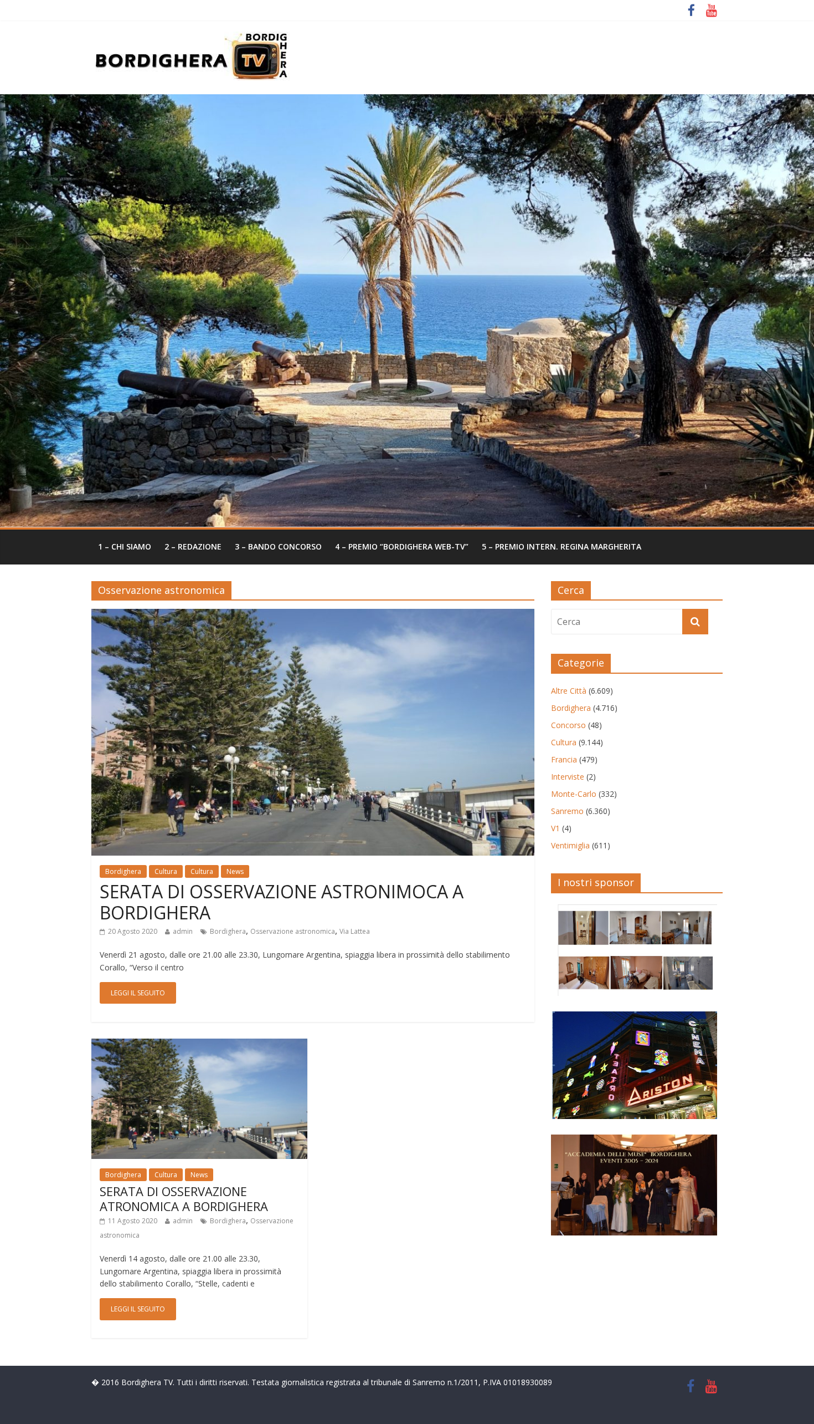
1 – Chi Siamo (124, 546)
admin (183, 931)
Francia (564, 759)
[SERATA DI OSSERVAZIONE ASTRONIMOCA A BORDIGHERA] (312, 615)
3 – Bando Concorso (278, 546)
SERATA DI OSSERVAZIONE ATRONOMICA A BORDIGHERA (184, 1198)
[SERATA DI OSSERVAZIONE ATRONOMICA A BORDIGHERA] (199, 1045)
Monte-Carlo (573, 794)
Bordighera (123, 871)
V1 (555, 828)
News (235, 871)
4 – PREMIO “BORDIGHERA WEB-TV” (401, 546)
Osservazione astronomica (292, 931)
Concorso (568, 725)
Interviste (567, 776)
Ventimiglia (570, 845)
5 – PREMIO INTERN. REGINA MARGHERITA (561, 546)
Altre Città (568, 690)
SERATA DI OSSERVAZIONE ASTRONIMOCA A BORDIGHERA (281, 901)
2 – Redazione (192, 546)
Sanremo (567, 811)
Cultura (165, 871)
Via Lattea (354, 931)
